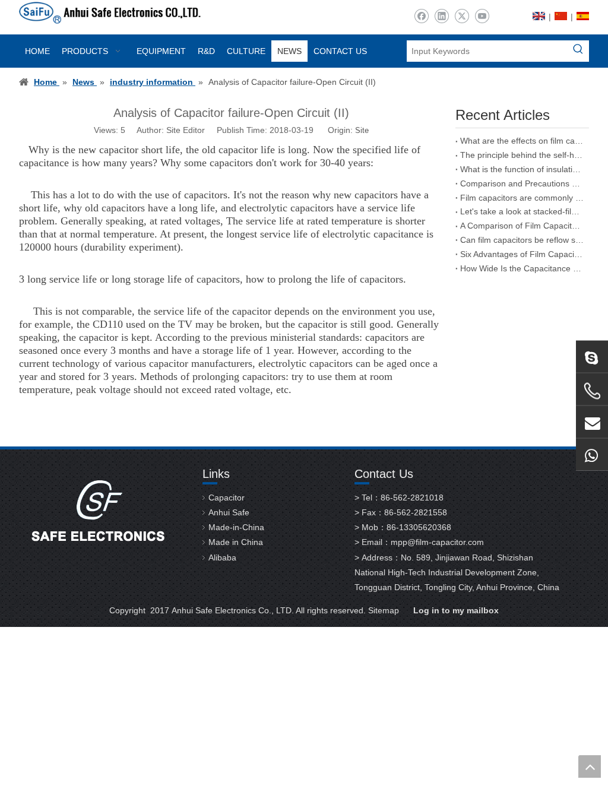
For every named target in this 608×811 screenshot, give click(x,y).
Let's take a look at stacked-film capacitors (522, 211)
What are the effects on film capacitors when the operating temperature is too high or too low (522, 140)
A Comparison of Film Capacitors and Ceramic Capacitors (522, 225)
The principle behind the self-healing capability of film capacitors (522, 155)
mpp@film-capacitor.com (437, 542)
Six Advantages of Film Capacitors (522, 254)
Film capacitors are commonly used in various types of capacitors (522, 197)
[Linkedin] (441, 16)
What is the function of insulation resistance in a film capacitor (522, 169)
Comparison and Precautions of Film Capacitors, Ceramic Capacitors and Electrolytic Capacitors (522, 183)
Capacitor (226, 497)
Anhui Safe (228, 512)
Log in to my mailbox (456, 610)
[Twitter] (461, 16)
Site (362, 130)
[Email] (592, 422)
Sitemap (383, 610)
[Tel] (592, 391)
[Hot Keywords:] (578, 51)
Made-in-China (236, 527)
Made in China (235, 542)
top (589, 766)
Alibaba (222, 557)
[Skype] (592, 357)
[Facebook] (421, 16)
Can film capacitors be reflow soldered (522, 240)
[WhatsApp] (592, 455)
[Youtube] (481, 16)
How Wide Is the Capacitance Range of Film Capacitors (522, 268)
